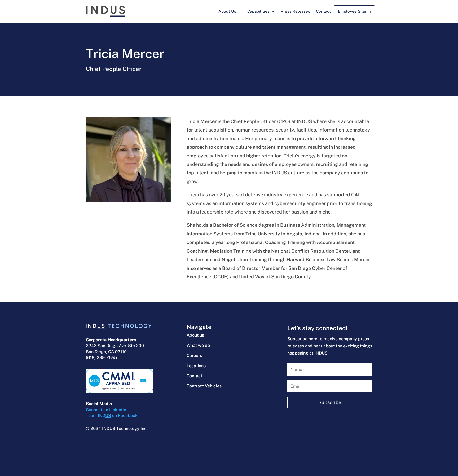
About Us (227, 11)
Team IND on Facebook (112, 415)
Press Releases (295, 11)
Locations (196, 365)
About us (195, 335)
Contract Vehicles (204, 385)
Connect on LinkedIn (106, 409)
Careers (194, 355)
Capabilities (258, 11)
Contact (323, 11)
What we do (198, 345)
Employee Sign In (354, 11)
